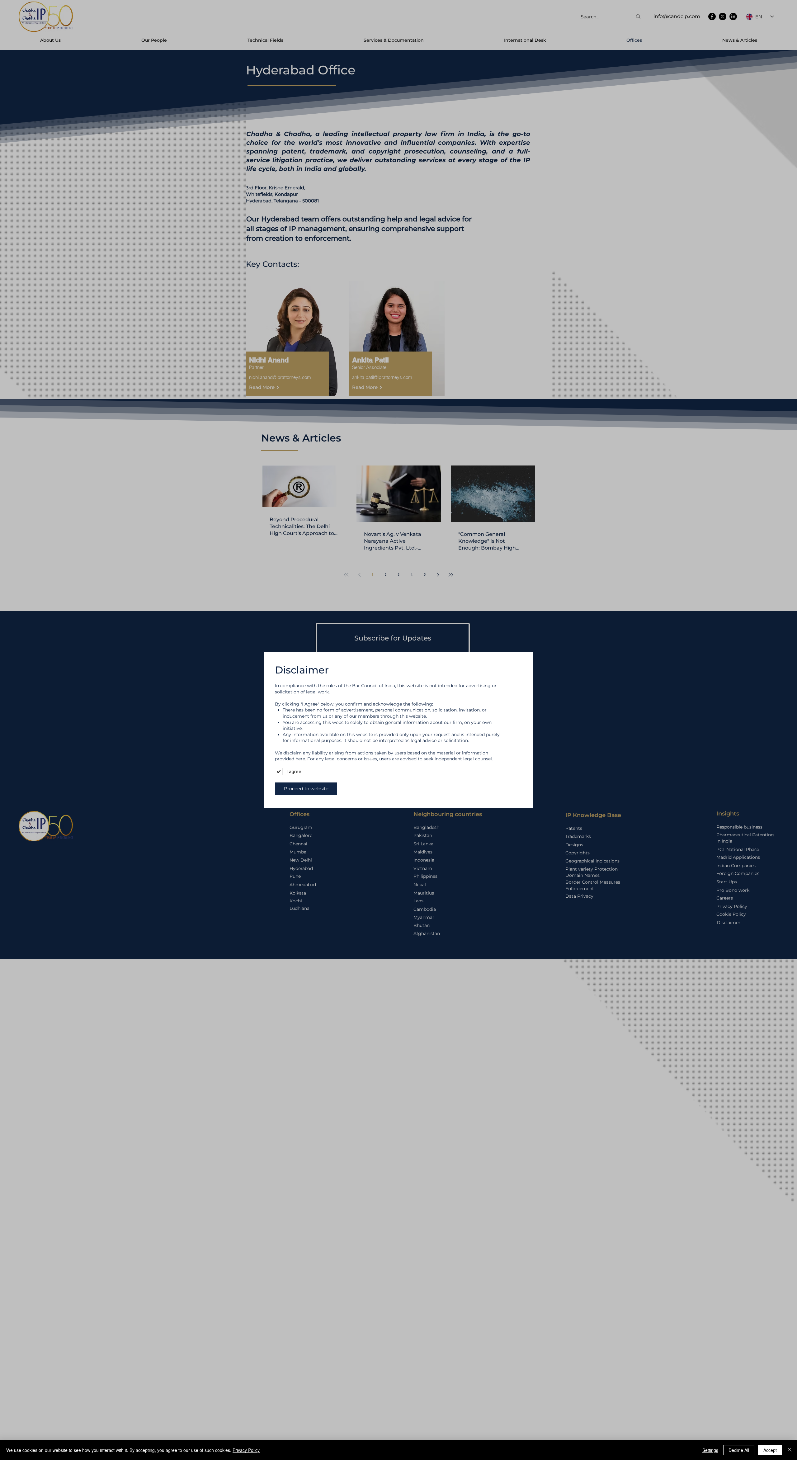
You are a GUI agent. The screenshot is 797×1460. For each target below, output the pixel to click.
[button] (306, 788)
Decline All (739, 1450)
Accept (770, 1450)
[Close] (789, 1450)
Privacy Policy (246, 1450)
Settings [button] (710, 1450)
